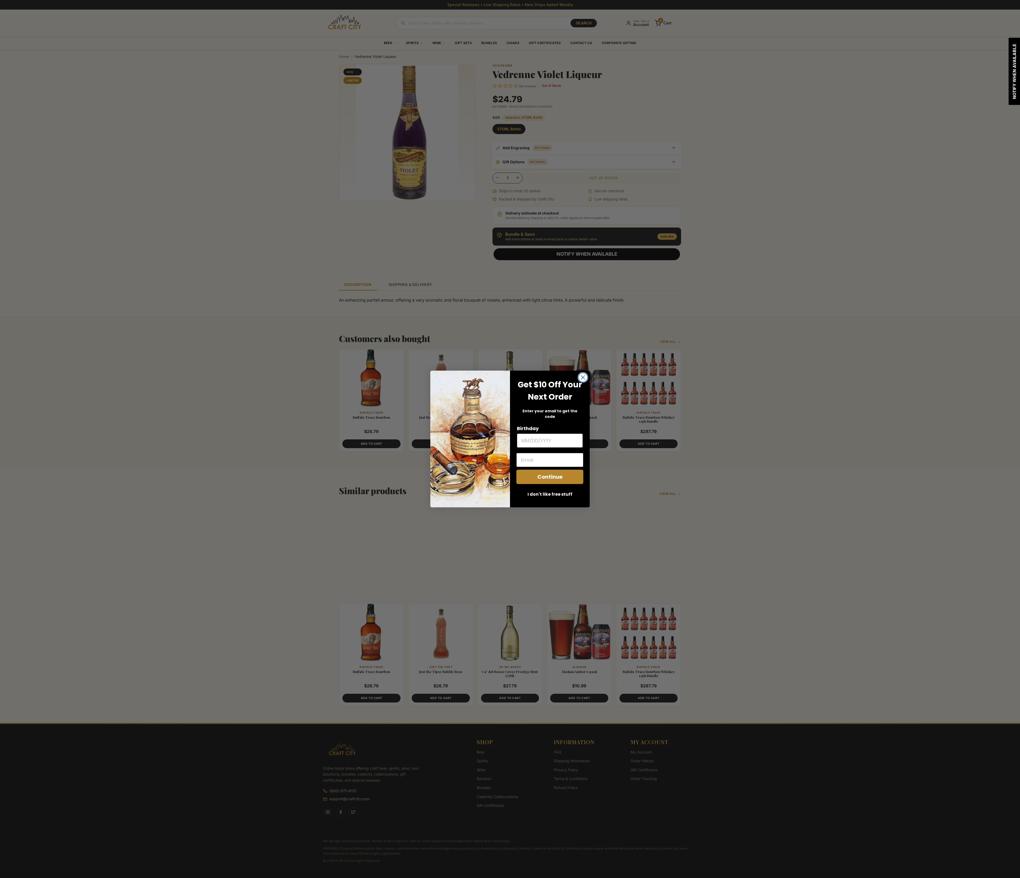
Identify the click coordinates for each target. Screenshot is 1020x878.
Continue (550, 477)
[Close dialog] (583, 377)
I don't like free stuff (550, 494)
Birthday (528, 428)
